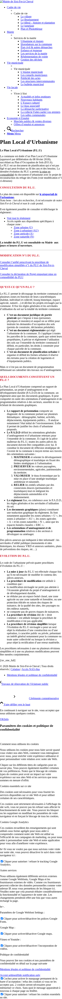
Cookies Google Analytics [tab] (14, 822)
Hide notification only (28, 975)
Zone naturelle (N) (24, 236)
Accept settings (8, 975)
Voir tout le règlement (18, 218)
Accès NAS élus (31, 669)
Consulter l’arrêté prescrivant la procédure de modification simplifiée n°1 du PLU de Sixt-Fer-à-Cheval (27, 265)
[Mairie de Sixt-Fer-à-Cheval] (16, 1)
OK (2, 719)
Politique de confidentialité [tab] (14, 954)
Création (15, 669)
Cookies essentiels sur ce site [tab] (15, 786)
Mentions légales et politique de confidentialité (25, 969)
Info (6, 719)
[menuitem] (34, 18)
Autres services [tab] (8, 870)
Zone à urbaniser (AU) (26, 230)
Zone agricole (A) (23, 233)
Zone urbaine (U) (23, 227)
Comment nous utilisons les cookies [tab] (19, 744)
